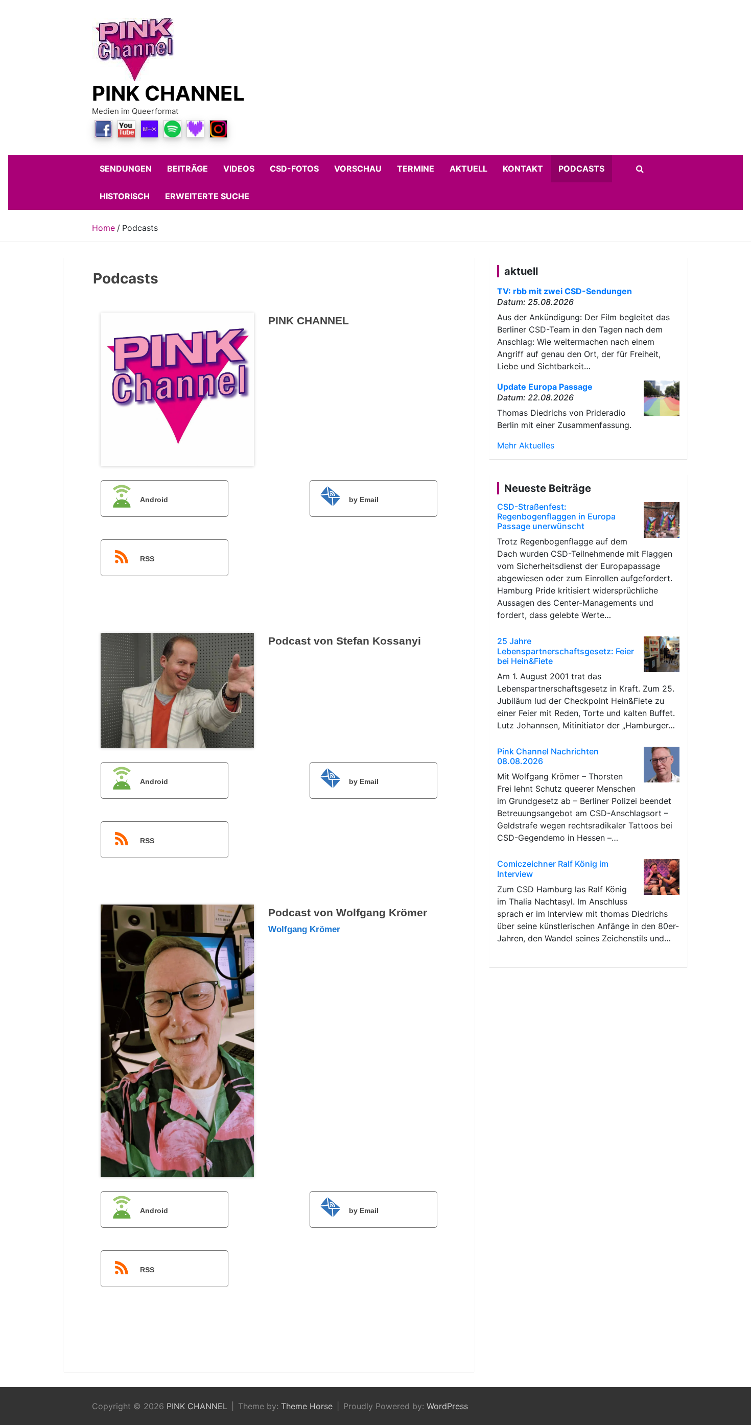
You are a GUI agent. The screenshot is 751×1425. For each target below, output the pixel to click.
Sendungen (126, 168)
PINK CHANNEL (168, 93)
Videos (238, 168)
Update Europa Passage (545, 387)
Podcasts (581, 168)
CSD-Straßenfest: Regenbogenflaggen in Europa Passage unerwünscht (556, 516)
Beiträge (187, 168)
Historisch (125, 196)
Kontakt (523, 168)
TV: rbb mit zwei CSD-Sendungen (564, 291)
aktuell (468, 168)
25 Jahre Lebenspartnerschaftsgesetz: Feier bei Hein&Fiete (565, 651)
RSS (147, 559)
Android (154, 499)
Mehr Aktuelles (525, 445)
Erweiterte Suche (207, 196)
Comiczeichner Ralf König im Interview (552, 868)
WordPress (447, 1406)
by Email (364, 499)
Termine (415, 168)
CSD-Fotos (294, 168)
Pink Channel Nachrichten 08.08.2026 (548, 756)
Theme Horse (307, 1406)
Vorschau (358, 168)
